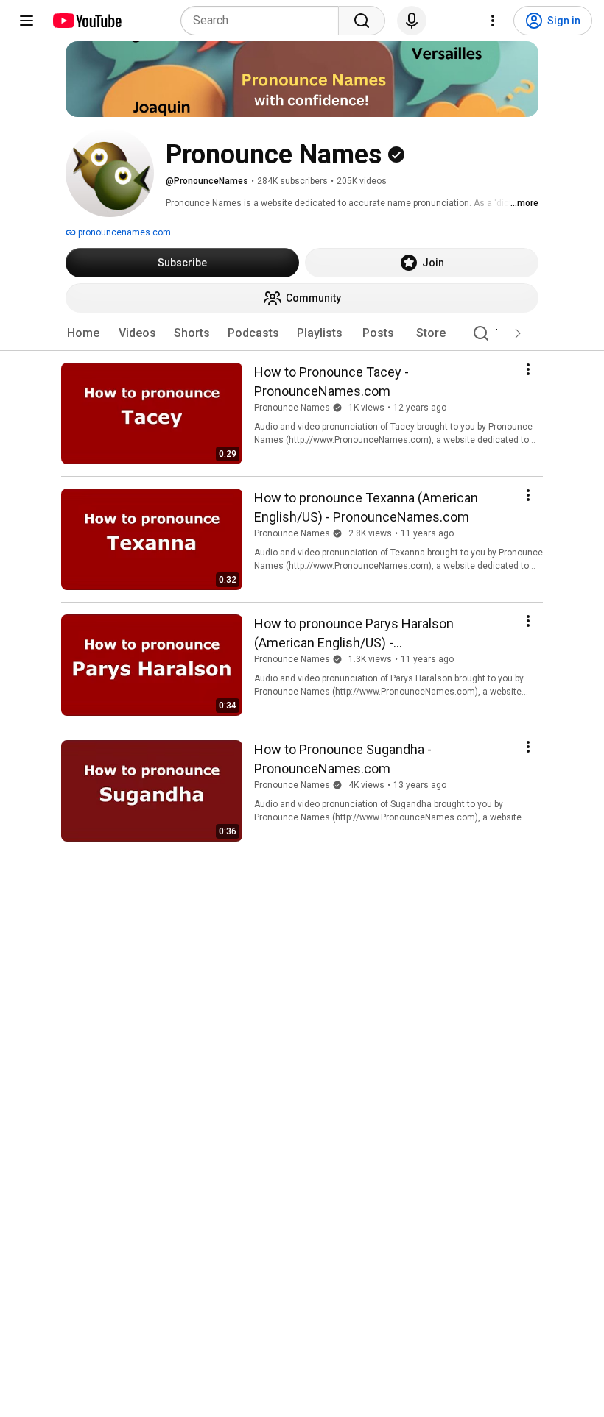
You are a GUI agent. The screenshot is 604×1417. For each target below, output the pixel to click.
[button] (517, 333)
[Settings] (493, 20)
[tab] (83, 333)
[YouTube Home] (86, 20)
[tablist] (302, 333)
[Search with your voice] (411, 20)
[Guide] (26, 20)
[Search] (361, 20)
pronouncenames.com (123, 232)
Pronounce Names (292, 407)
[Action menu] (528, 369)
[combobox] (264, 20)
